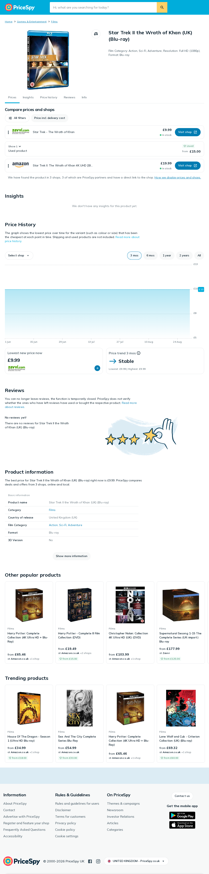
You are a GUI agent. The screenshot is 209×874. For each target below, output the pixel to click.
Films (54, 21)
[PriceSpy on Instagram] (98, 861)
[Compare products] (95, 33)
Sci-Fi (63, 525)
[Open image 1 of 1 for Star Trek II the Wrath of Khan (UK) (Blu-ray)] (48, 60)
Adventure (75, 525)
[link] (29, 623)
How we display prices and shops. (178, 177)
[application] (104, 304)
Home (8, 21)
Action (53, 525)
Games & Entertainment (32, 21)
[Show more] (8, 132)
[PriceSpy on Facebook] (90, 861)
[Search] (162, 7)
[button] (17, 118)
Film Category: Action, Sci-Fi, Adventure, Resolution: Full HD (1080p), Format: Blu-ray (154, 53)
